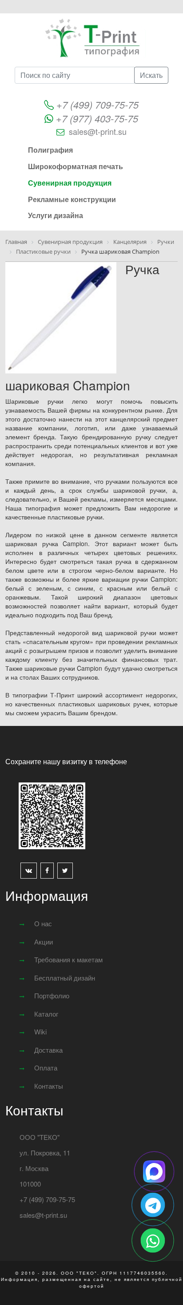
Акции (43, 941)
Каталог (46, 1013)
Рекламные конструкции (72, 199)
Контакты (48, 1085)
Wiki (40, 1031)
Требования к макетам (68, 959)
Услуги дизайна (55, 215)
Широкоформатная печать (75, 166)
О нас (43, 923)
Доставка (48, 1049)
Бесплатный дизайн (64, 977)
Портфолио (51, 995)
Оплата (45, 1067)
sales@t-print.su (98, 131)
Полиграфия (50, 150)
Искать (151, 75)
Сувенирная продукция (69, 183)
